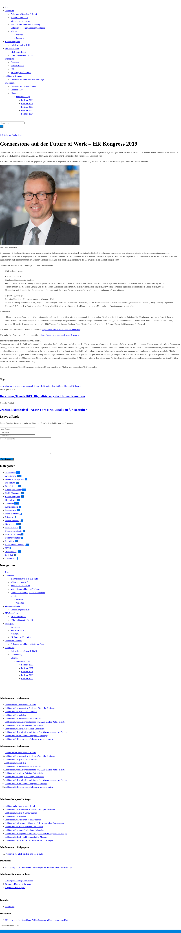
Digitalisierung (11, 486)
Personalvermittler (12, 538)
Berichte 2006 (27, 107)
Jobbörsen (9, 11)
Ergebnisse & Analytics (15, 887)
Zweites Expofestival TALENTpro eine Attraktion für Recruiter (43, 409)
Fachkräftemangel (12, 493)
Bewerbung (10, 483)
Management (10, 510)
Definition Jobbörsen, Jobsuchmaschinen (28, 28)
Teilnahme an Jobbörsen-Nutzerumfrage (27, 79)
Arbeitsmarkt (10, 476)
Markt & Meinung (13, 514)
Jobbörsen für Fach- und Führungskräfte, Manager (26, 735)
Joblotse (14, 31)
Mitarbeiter (9, 517)
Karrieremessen (11, 507)
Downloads (15, 62)
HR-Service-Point (18, 52)
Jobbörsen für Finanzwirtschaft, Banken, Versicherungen (29, 739)
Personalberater (11, 527)
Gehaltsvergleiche (12, 41)
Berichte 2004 (27, 114)
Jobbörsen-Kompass (13, 76)
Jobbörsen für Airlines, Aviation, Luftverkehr (24, 725)
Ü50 (7, 548)
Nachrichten (17, 135)
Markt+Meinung (23, 96)
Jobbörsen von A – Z (19, 17)
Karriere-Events (17, 66)
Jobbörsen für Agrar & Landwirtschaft (21, 711)
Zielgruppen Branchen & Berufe (24, 14)
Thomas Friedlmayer (72, 386)
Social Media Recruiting (15, 545)
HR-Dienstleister (12, 48)
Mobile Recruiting (13, 520)
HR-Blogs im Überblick (21, 72)
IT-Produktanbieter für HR (22, 55)
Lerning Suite (57, 386)
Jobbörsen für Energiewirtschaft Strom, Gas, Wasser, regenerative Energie (36, 732)
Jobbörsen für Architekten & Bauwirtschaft (23, 718)
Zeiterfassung (11, 558)
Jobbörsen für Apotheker (15, 715)
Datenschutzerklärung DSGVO (24, 86)
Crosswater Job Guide (30, 386)
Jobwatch (20, 38)
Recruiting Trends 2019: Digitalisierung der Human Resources (42, 396)
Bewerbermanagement (14, 479)
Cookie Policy (17, 90)
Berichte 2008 (27, 100)
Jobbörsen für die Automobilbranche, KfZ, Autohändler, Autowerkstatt (34, 722)
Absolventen (10, 472)
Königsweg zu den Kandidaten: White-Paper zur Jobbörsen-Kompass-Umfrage (38, 867)
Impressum (9, 83)
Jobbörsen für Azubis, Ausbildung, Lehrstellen (24, 729)
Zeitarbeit (9, 555)
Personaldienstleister (13, 531)
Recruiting (9, 541)
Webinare (15, 69)
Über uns (14, 93)
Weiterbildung (11, 551)
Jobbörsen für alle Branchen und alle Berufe (24, 854)
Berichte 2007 (27, 103)
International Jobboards (20, 21)
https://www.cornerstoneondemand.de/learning (61, 330)
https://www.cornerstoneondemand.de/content (60, 335)
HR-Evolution (46, 386)
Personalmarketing (13, 534)
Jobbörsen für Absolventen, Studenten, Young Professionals (30, 708)
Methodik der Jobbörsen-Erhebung (25, 24)
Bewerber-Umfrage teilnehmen (18, 884)
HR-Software (6, 135)
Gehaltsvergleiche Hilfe (20, 45)
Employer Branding (13, 490)
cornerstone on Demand (10, 386)
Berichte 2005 (27, 110)
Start (7, 7)
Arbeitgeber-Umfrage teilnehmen (19, 881)
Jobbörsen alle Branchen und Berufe (20, 705)
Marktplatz (9, 59)
